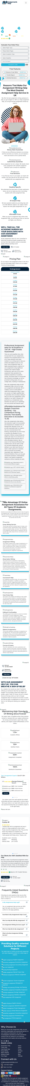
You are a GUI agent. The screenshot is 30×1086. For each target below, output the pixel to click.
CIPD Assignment (16, 997)
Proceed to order (13, 64)
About (19, 1047)
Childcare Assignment (20, 974)
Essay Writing (4, 1051)
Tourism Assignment (18, 980)
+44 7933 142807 (8, 1064)
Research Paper (5, 1054)
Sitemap (20, 1056)
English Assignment (18, 959)
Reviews (20, 1051)
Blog (19, 1054)
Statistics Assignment (20, 994)
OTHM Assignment (16, 1018)
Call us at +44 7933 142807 (7, 251)
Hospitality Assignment (21, 989)
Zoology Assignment (19, 992)
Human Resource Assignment (19, 1010)
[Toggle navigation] (26, 2)
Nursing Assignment (12, 969)
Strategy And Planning (21, 987)
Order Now (5, 247)
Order (19, 1052)
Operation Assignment (20, 1005)
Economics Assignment (21, 962)
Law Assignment (9, 967)
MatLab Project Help (18, 972)
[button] (12, 797)
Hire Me (6, 793)
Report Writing (5, 1052)
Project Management (19, 1008)
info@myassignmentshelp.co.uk (9, 1062)
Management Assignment (12, 984)
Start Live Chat (8, 1067)
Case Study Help (5, 1049)
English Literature (16, 1003)
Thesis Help (4, 1047)
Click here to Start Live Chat (18, 251)
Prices (19, 1049)
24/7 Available (16, 247)
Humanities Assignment (21, 1013)
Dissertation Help (5, 1045)
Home (19, 1045)
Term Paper (4, 1056)
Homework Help (19, 1015)
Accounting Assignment (21, 964)
